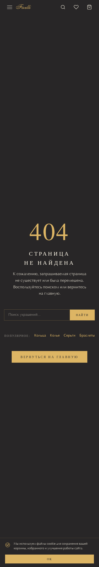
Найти (82, 315)
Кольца (40, 336)
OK (49, 559)
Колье (55, 336)
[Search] (63, 7)
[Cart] (89, 7)
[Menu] (9, 7)
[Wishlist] (76, 7)
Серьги (69, 336)
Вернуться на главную (49, 357)
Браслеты (87, 336)
